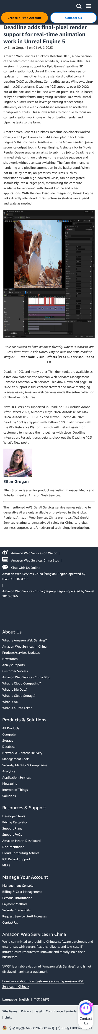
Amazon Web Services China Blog (35, 560)
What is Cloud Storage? (19, 695)
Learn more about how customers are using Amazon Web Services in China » (43, 983)
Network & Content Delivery (22, 753)
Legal (38, 1011)
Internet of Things (15, 789)
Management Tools (15, 759)
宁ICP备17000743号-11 (75, 1028)
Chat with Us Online (25, 567)
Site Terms (9, 1011)
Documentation (13, 847)
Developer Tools (13, 816)
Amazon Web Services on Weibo (34, 553)
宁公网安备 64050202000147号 (32, 1028)
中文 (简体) (41, 999)
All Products (10, 728)
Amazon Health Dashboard (21, 841)
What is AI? (10, 702)
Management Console (17, 885)
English (24, 999)
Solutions (9, 796)
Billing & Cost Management (22, 892)
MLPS (6, 865)
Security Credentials (16, 910)
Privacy (26, 1011)
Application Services (16, 777)
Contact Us (10, 922)
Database (8, 746)
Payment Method (14, 904)
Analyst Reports (13, 665)
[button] (79, 5)
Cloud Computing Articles (20, 853)
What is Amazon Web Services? (24, 640)
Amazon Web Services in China (24, 646)
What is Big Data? (15, 689)
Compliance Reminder (61, 1011)
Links (8, 1017)
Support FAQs (12, 834)
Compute (8, 734)
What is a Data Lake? (17, 708)
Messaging (9, 783)
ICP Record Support (16, 859)
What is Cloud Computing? (21, 683)
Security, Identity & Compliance (24, 765)
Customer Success (15, 671)
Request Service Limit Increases (24, 916)
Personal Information (17, 898)
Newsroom (10, 659)
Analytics (8, 771)
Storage (7, 740)
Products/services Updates (21, 652)
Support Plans (12, 828)
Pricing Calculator (14, 822)
